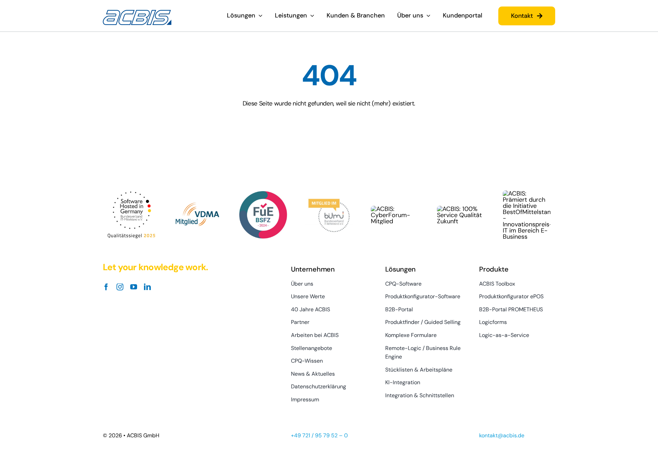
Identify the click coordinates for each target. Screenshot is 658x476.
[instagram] (120, 287)
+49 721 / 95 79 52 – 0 (319, 435)
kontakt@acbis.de (501, 435)
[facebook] (106, 287)
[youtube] (133, 287)
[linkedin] (147, 287)
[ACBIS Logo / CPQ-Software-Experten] (137, 13)
